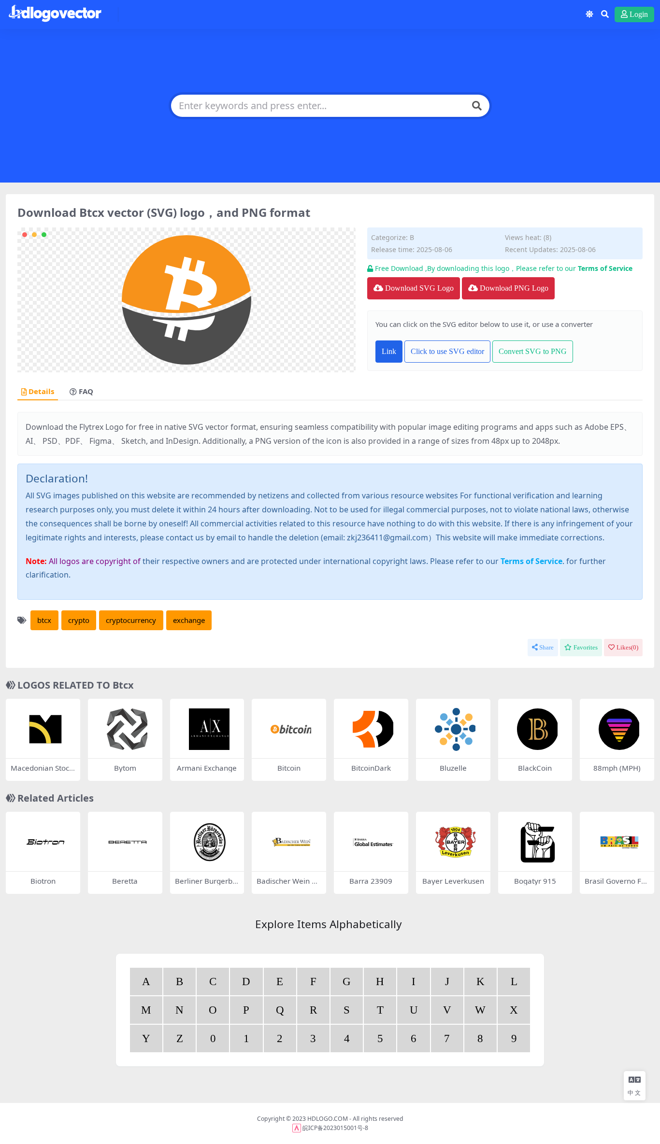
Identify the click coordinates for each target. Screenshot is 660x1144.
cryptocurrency (131, 620)
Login (639, 14)
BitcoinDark (371, 768)
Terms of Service (605, 268)
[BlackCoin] (538, 729)
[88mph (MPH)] (619, 729)
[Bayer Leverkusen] (455, 842)
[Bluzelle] (455, 729)
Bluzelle (453, 768)
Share (546, 647)
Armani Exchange (207, 768)
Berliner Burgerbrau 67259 (205, 885)
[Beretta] (127, 842)
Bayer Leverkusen (453, 881)
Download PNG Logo (514, 288)
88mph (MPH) (617, 768)
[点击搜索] (476, 106)
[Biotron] (45, 842)
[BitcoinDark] (373, 729)
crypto (78, 620)
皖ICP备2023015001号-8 (335, 1128)
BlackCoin (535, 768)
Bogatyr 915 (535, 881)
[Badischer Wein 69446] (291, 842)
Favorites (586, 647)
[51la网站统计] (296, 1128)
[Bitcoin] (291, 729)
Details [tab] (41, 391)
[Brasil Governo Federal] (619, 842)
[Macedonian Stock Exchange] (45, 729)
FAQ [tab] (86, 391)
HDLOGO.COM (327, 1119)
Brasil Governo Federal (615, 885)
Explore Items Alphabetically (328, 924)
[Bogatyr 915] (538, 842)
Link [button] (389, 351)
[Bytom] (127, 729)
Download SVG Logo (419, 288)
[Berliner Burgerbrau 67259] (209, 842)
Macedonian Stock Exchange (42, 772)
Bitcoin (289, 768)
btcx (44, 620)
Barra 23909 (370, 881)
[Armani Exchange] (209, 729)
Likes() (627, 647)
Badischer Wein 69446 (288, 885)
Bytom (125, 768)
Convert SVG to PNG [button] (533, 351)
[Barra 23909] (373, 842)
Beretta (125, 881)
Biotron (43, 881)
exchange (189, 620)
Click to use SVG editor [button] (447, 351)
